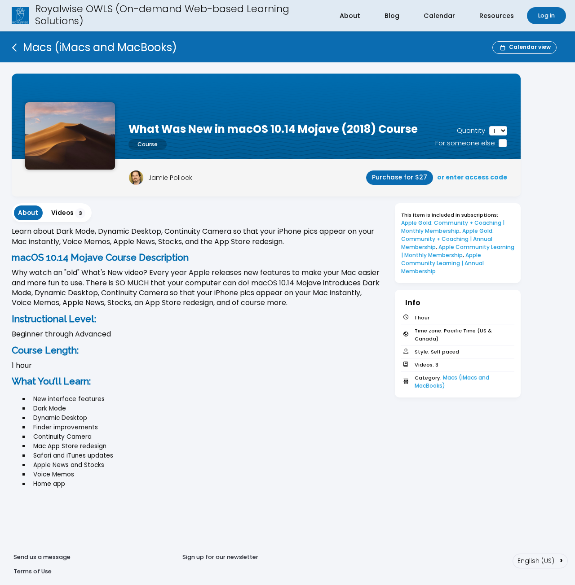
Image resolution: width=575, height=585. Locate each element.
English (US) (540, 560)
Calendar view (530, 47)
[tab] (28, 213)
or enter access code (472, 177)
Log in (546, 15)
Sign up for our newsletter (220, 557)
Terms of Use (32, 571)
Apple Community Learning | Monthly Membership (458, 251)
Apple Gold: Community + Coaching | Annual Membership (448, 239)
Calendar (439, 15)
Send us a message (42, 557)
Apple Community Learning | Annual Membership (443, 263)
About (350, 15)
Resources (496, 15)
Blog (392, 15)
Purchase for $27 (399, 177)
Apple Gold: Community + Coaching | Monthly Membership (453, 227)
